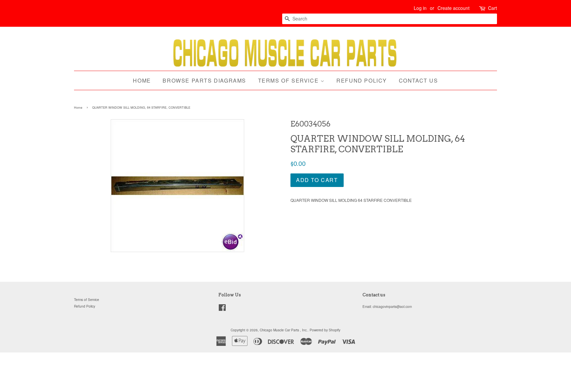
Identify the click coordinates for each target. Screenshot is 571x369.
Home (142, 80)
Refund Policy (361, 80)
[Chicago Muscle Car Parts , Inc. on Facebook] (222, 309)
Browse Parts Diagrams (204, 80)
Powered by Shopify (325, 329)
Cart (492, 8)
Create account (454, 8)
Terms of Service (289, 80)
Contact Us (418, 80)
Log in (420, 8)
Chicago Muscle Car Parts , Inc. (284, 329)
